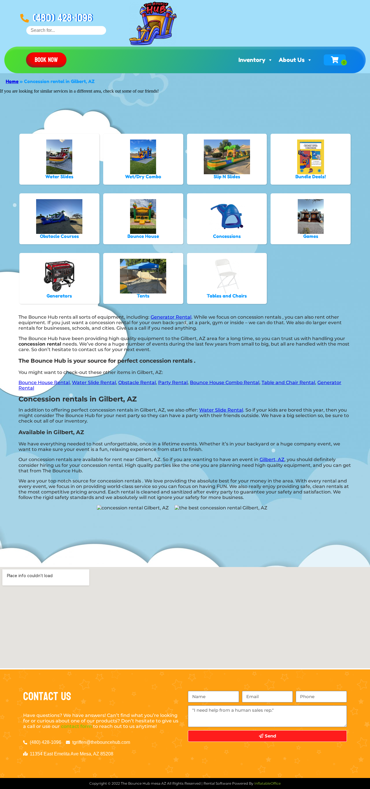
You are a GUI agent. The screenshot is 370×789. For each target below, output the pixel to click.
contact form (76, 726)
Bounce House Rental (44, 382)
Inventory (251, 59)
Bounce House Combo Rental (224, 382)
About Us (292, 59)
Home (12, 81)
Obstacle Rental (137, 382)
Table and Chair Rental (288, 382)
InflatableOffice (267, 783)
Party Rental (173, 382)
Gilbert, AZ (272, 459)
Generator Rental (171, 317)
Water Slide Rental (94, 382)
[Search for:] (66, 30)
